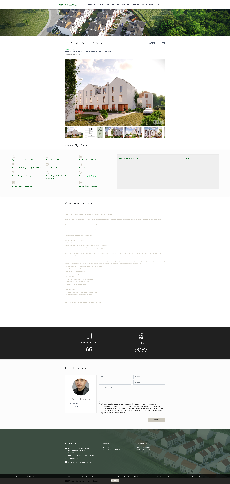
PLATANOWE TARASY (143, 449)
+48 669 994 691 (74, 458)
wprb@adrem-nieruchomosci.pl (79, 462)
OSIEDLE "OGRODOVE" (144, 447)
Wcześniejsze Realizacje (151, 4)
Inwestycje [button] (91, 4)
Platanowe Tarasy (123, 4)
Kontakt (136, 4)
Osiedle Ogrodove (106, 4)
